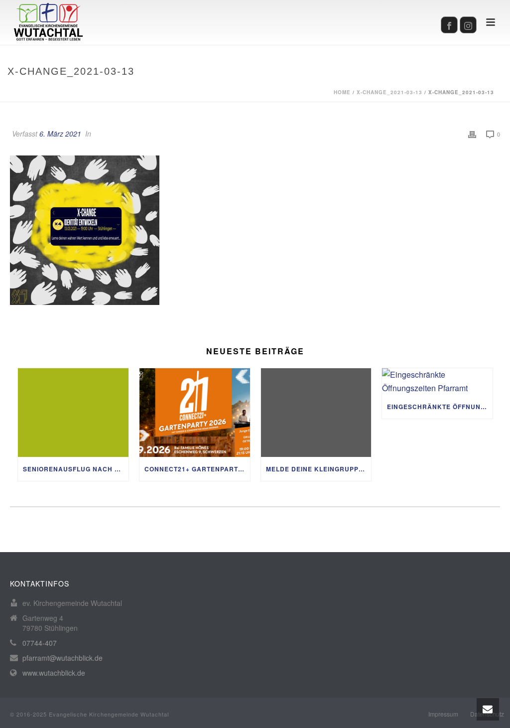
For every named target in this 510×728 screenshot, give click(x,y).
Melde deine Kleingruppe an (319, 468)
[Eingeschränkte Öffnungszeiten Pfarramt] (437, 381)
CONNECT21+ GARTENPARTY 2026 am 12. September (197, 468)
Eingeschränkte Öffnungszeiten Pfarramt (440, 406)
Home (342, 92)
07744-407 (39, 642)
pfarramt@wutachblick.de (62, 657)
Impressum (443, 714)
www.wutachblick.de (53, 672)
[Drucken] (472, 134)
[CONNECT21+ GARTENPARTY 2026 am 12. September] (194, 412)
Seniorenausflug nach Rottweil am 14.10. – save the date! (75, 468)
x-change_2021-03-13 (389, 92)
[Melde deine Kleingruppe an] (316, 412)
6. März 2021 (60, 134)
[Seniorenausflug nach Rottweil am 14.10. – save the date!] (73, 412)
